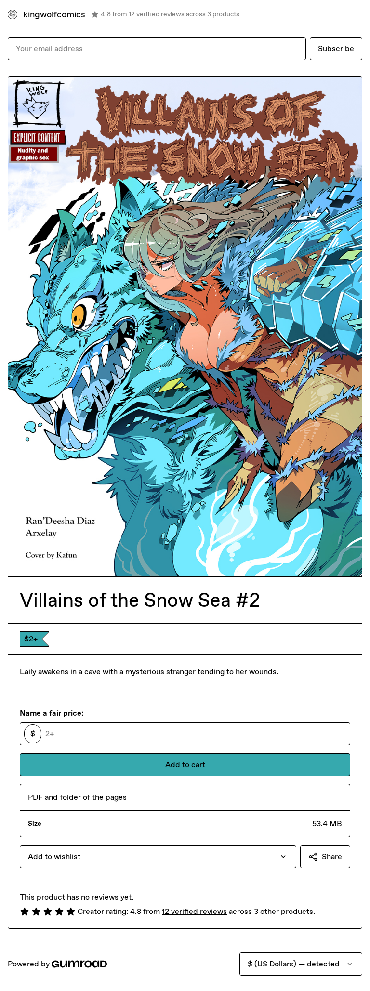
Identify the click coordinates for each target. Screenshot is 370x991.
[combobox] (158, 856)
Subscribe (336, 48)
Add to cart (185, 764)
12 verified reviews (194, 911)
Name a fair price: (51, 712)
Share (332, 856)
